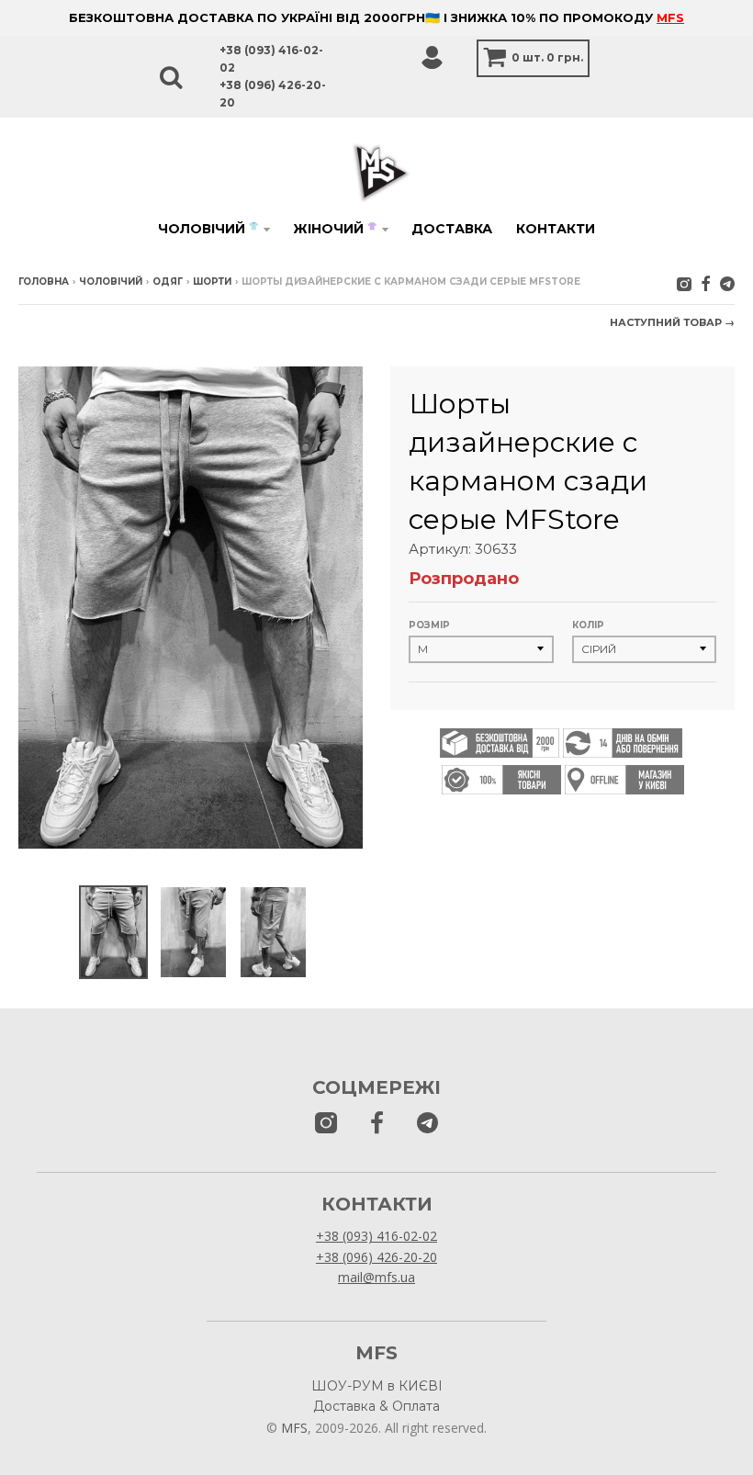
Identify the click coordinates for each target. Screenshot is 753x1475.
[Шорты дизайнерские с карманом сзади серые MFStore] (113, 932)
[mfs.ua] (684, 283)
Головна (43, 281)
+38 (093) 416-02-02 (376, 1235)
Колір (588, 625)
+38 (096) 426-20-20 (376, 1257)
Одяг (167, 281)
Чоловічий (208, 228)
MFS (670, 17)
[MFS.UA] (727, 283)
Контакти (555, 228)
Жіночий (334, 228)
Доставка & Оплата (376, 1406)
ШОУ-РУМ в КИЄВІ (377, 1386)
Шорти (212, 281)
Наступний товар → (672, 322)
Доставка (451, 228)
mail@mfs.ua (376, 1277)
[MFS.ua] (706, 283)
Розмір (429, 625)
